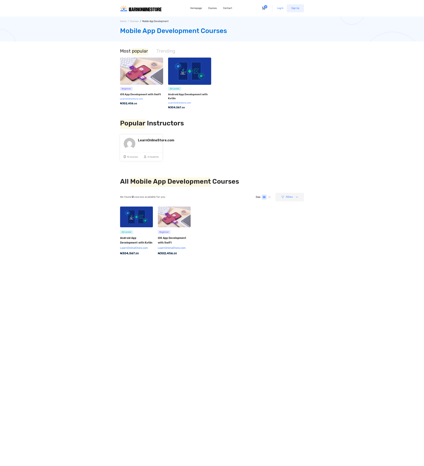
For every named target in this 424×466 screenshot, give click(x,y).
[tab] (134, 51)
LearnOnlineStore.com (131, 99)
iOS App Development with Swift (140, 94)
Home (123, 21)
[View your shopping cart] (264, 8)
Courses (134, 21)
